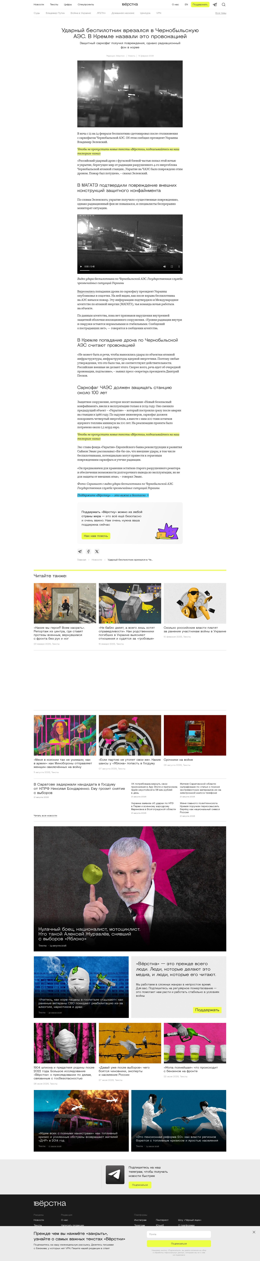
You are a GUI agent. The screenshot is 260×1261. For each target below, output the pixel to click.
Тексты (54, 4)
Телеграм (139, 1225)
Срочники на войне (178, 760)
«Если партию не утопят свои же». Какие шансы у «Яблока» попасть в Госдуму (130, 761)
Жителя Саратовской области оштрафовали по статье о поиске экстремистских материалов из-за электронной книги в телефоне (200, 788)
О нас (175, 4)
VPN (158, 13)
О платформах (186, 1225)
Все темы (220, 13)
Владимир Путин (55, 13)
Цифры (68, 4)
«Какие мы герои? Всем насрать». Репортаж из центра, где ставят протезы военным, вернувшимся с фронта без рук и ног (59, 633)
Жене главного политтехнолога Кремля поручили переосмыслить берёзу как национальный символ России (200, 808)
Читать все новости (45, 815)
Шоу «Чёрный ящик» (189, 1220)
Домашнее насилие (123, 13)
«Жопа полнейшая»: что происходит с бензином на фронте (191, 1069)
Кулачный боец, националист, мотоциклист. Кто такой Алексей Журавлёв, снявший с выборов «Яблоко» (89, 933)
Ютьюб (160, 1225)
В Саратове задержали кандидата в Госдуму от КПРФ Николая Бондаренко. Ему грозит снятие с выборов (79, 788)
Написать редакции (72, 1225)
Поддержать (200, 4)
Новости (39, 4)
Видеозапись (86, 291)
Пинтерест (162, 1220)
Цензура (145, 13)
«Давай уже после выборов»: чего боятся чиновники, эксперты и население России (124, 1071)
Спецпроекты (86, 4)
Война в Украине (81, 13)
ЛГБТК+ (101, 13)
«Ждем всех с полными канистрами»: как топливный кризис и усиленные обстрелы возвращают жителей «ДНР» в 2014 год (78, 1136)
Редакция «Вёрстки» (116, 56)
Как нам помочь (96, 536)
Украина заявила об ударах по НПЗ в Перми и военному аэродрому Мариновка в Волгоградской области (153, 806)
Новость (131, 56)
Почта (152, 1234)
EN (186, 4)
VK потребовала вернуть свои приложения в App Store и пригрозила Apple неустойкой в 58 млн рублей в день (154, 788)
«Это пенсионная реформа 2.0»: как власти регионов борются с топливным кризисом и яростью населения (177, 1138)
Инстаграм (140, 1220)
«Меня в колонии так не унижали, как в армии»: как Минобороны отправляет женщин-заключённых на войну (63, 763)
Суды (37, 13)
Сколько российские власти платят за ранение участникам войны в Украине (195, 629)
